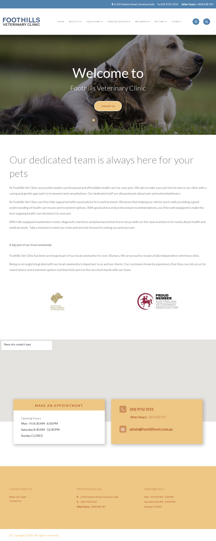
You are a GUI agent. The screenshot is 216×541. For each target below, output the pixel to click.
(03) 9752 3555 (169, 4)
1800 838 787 (205, 4)
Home (61, 21)
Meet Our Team (17, 496)
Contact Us (108, 106)
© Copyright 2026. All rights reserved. (34, 535)
